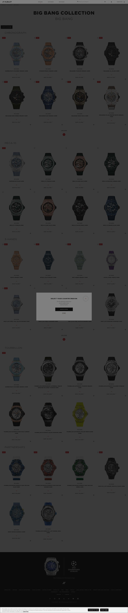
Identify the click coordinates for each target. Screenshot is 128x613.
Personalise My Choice (93, 609)
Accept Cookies (104, 609)
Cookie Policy (26, 611)
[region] (64, 610)
